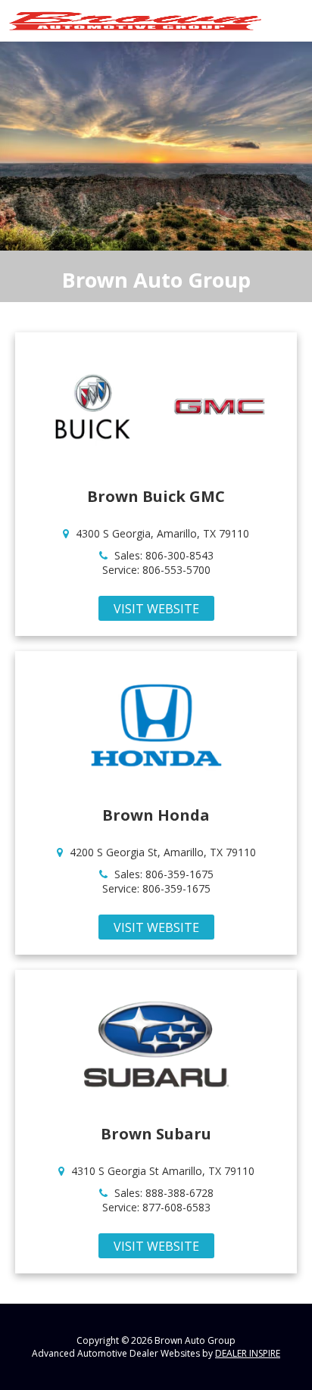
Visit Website (156, 608)
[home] (135, 19)
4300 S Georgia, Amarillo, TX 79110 (162, 533)
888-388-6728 (179, 1193)
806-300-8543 (179, 555)
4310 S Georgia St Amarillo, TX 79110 (162, 1171)
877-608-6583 (176, 1207)
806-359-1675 (179, 874)
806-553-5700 (176, 570)
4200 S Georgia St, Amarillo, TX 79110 (163, 852)
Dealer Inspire (247, 1353)
